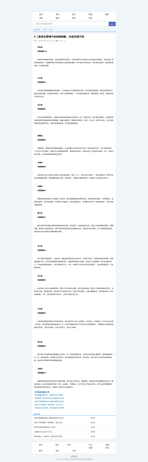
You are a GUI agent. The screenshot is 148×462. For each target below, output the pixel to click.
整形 (57, 18)
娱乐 (41, 14)
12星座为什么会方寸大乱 (43, 432)
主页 (44, 29)
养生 (57, 14)
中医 (90, 18)
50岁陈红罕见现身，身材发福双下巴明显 (49, 408)
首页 (41, 445)
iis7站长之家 (76, 445)
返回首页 (74, 456)
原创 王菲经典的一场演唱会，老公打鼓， (49, 405)
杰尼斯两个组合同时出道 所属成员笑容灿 (49, 398)
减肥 (107, 14)
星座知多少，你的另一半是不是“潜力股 (48, 436)
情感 (90, 14)
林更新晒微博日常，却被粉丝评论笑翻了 (49, 395)
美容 (41, 18)
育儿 (74, 14)
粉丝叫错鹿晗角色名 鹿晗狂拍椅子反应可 (49, 401)
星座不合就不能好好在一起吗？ (45, 427)
